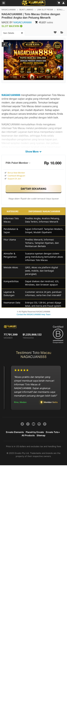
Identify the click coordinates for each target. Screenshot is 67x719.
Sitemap (41, 435)
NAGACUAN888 (9, 9)
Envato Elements (15, 432)
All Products (28, 435)
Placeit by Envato (35, 432)
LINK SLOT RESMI (45, 9)
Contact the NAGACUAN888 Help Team (33, 314)
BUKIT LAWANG (26, 9)
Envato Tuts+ (53, 432)
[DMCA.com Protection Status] (4, 42)
